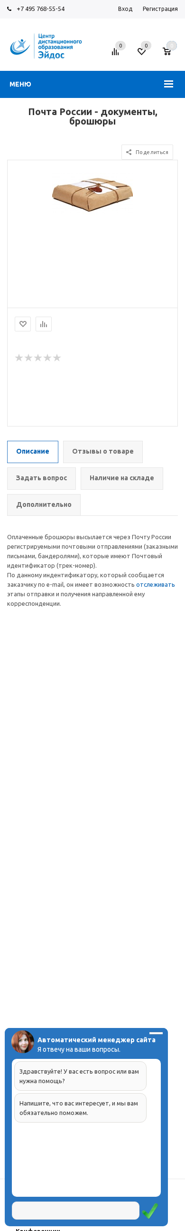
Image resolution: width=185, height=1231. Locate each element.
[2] (29, 358)
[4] (48, 358)
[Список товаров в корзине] (171, 55)
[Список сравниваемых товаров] (117, 55)
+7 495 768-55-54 (41, 8)
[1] (19, 358)
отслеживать (155, 584)
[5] (57, 358)
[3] (38, 358)
